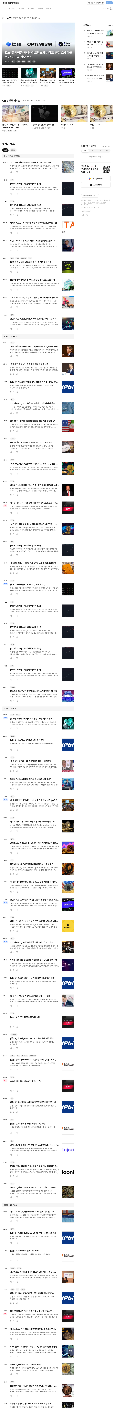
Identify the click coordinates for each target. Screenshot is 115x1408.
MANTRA (14, 1034)
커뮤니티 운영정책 (104, 200)
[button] (38, 165)
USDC (13, 438)
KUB (30, 258)
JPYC (19, 1268)
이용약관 (83, 203)
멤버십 (40, 8)
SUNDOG (33, 1056)
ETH (12, 201)
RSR (17, 258)
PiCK (13, 150)
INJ (12, 1141)
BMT (12, 1289)
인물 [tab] (107, 151)
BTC (13, 61)
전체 (5, 150)
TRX (12, 258)
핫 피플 (21, 8)
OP (34, 61)
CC (12, 860)
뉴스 (3, 8)
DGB (23, 61)
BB (18, 1056)
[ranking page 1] (108, 25)
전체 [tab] (85, 151)
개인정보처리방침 (92, 203)
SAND (13, 687)
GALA (13, 1056)
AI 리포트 (31, 8)
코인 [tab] (92, 151)
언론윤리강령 (84, 205)
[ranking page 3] (112, 25)
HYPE (18, 715)
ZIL (12, 1098)
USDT (13, 1268)
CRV (12, 1229)
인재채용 (96, 200)
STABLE (23, 258)
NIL (18, 1289)
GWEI (23, 1289)
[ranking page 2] (109, 25)
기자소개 (90, 200)
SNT (29, 61)
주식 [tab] (99, 151)
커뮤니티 (12, 8)
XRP (18, 61)
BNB (12, 917)
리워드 (48, 8)
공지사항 (83, 200)
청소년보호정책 (102, 203)
